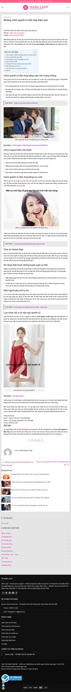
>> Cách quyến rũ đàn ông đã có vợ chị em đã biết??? (29, 145)
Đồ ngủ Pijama (6, 547)
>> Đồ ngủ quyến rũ (17, 396)
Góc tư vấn (7, 17)
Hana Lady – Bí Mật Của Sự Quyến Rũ (20, 654)
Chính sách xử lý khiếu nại (9, 633)
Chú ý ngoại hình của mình (14, 57)
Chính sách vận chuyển (8, 637)
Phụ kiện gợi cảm (6, 562)
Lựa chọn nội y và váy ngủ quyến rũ (16, 68)
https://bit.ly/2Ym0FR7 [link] (16, 35)
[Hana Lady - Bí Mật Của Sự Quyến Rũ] (35, 7)
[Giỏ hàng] (67, 7)
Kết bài (8, 70)
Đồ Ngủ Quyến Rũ (7, 551)
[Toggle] (69, 533)
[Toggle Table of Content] (34, 52)
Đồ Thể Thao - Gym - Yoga (9, 554)
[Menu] (2, 7)
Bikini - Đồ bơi (5, 533)
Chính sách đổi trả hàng (8, 623)
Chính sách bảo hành (8, 630)
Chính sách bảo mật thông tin (10, 626)
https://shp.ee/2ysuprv (17, 33)
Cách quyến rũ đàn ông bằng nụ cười (17, 59)
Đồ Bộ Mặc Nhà (6, 540)
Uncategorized (6, 565)
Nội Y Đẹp (4, 558)
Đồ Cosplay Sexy (6, 544)
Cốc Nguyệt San (6, 537)
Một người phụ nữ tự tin (13, 66)
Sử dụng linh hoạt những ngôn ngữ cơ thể (18, 64)
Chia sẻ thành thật (11, 61)
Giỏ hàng (4, 644)
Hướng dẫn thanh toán (8, 640)
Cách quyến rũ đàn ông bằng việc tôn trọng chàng (21, 55)
